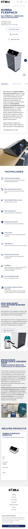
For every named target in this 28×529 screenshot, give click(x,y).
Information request (14, 29)
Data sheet (15, 34)
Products (14, 497)
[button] (18, 2)
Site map (14, 509)
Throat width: (5, 462)
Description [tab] (4, 84)
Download (13, 502)
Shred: (3, 457)
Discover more (10, 330)
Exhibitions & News (13, 504)
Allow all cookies (13, 526)
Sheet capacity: (5, 467)
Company (14, 494)
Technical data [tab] (16, 84)
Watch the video (15, 39)
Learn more (11, 521)
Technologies (14, 499)
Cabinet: (4, 472)
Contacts (14, 507)
